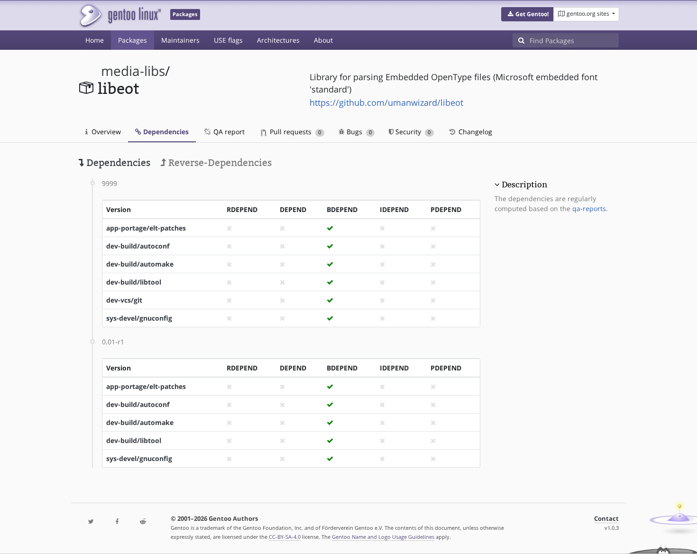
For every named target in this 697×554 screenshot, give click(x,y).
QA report (228, 131)
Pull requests (294, 131)
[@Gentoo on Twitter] (91, 522)
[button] (527, 14)
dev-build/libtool (133, 281)
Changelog (474, 131)
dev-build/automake (140, 263)
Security (412, 131)
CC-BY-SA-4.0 (285, 536)
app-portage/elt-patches (146, 227)
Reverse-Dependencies (219, 162)
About (323, 40)
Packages (132, 40)
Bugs (358, 131)
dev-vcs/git (124, 300)
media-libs (133, 71)
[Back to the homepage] (119, 15)
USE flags (228, 40)
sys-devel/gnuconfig (139, 318)
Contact (606, 519)
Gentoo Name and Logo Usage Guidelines (383, 536)
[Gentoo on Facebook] (116, 522)
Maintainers (180, 40)
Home (94, 40)
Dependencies (165, 131)
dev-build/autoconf (137, 245)
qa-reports (589, 208)
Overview (105, 131)
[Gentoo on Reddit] (143, 522)
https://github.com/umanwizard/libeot (386, 102)
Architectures (278, 40)
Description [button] (524, 184)
